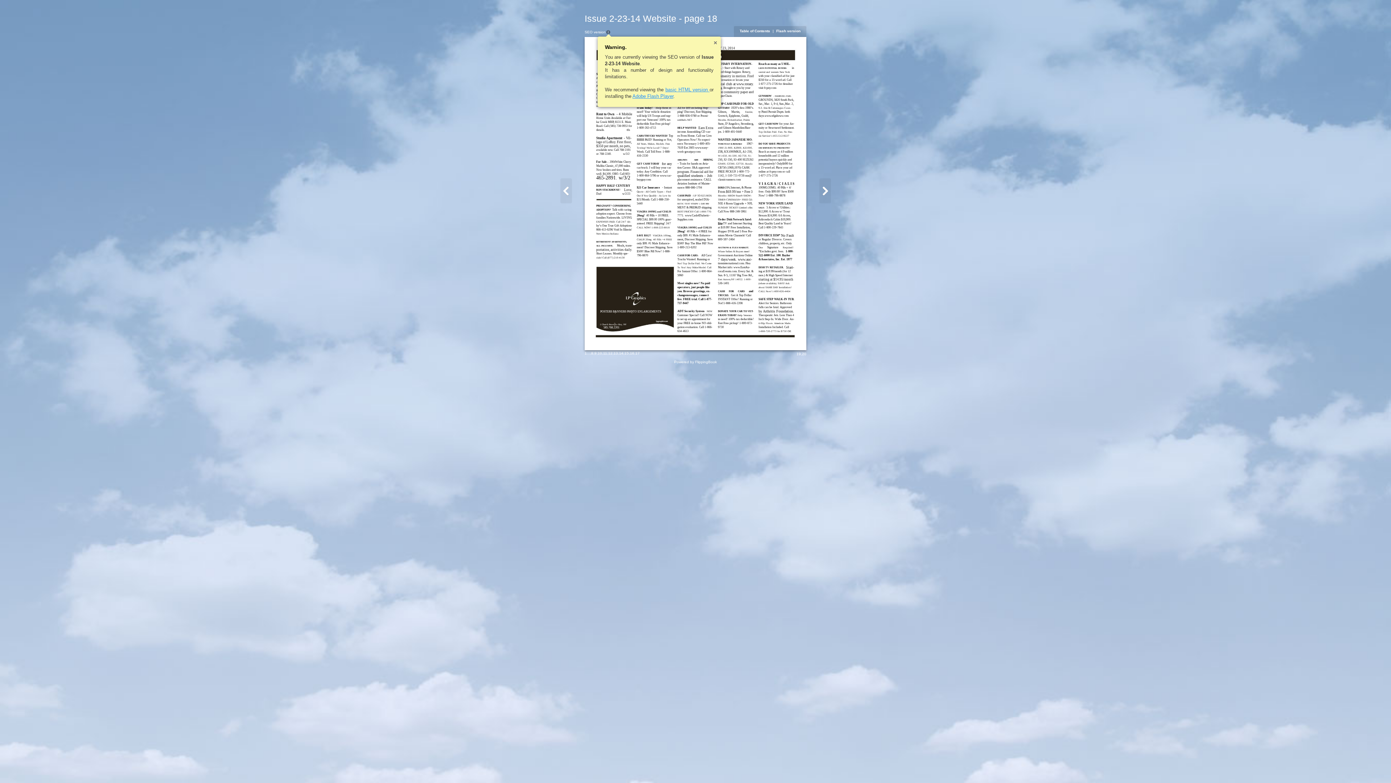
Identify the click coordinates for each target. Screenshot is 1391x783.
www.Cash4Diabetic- (697, 215)
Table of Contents (755, 31)
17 (637, 353)
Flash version (788, 31)
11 (605, 353)
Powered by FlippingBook (695, 362)
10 (600, 353)
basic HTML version (687, 89)
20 (804, 354)
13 (616, 353)
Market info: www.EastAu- (734, 267)
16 (632, 353)
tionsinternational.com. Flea (734, 263)
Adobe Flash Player (652, 96)
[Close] (715, 42)
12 (610, 353)
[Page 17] (566, 191)
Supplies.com (685, 219)
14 (621, 353)
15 (627, 353)
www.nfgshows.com (777, 115)
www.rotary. (745, 84)
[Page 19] (825, 191)
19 (799, 354)
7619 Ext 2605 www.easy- (693, 147)
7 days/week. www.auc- (735, 259)
